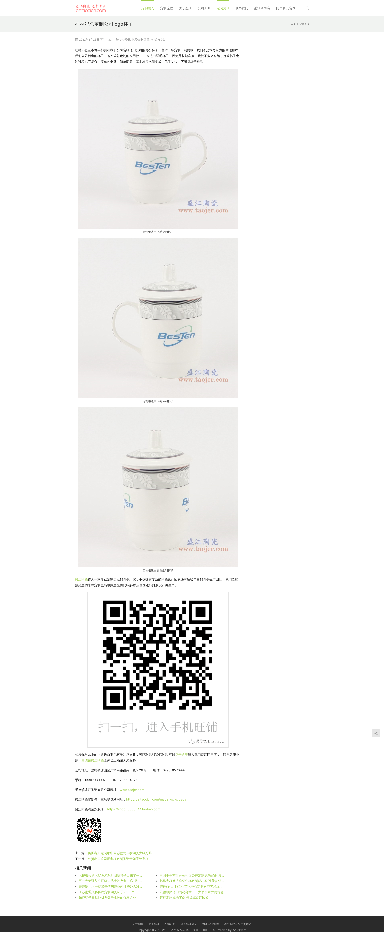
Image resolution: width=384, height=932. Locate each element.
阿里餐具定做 (285, 8)
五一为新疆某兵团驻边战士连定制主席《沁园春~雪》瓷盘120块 (111, 881)
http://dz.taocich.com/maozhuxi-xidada (156, 799)
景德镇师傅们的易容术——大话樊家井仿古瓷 (192, 892)
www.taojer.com (132, 790)
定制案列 (147, 8)
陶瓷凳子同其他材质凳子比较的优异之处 (107, 898)
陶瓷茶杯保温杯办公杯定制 (149, 39)
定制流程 (166, 8)
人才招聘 (138, 924)
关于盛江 (185, 8)
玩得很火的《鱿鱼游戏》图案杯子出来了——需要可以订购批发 (111, 875)
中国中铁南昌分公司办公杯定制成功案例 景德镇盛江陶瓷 (192, 875)
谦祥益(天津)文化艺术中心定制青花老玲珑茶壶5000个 (192, 886)
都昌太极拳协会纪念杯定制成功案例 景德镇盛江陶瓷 (192, 881)
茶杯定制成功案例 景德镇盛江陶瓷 (184, 898)
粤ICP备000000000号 (200, 930)
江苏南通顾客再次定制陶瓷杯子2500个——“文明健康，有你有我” (111, 892)
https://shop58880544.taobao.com (133, 809)
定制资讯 (223, 8)
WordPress (239, 930)
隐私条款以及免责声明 (238, 924)
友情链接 (170, 924)
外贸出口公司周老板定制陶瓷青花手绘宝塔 (118, 859)
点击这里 (181, 755)
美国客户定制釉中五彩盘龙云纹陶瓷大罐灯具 (120, 853)
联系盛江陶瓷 (188, 924)
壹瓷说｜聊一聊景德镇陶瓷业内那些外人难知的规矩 (111, 886)
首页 (293, 23)
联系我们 (241, 8)
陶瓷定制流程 (210, 924)
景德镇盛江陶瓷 (92, 760)
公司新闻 (204, 8)
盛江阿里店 (262, 8)
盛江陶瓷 (81, 579)
